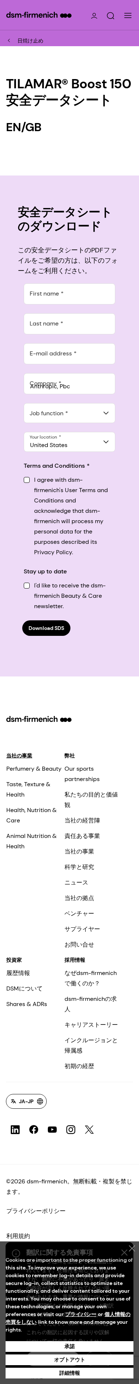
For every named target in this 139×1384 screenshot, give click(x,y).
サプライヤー (82, 929)
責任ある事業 (82, 836)
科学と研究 (79, 867)
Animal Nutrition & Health (31, 841)
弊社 (69, 755)
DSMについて (24, 988)
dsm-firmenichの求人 (90, 1004)
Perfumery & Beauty (34, 769)
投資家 (14, 960)
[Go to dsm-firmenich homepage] (39, 15)
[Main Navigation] (128, 15)
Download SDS (46, 628)
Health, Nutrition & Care (31, 815)
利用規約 (18, 1236)
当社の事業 (19, 755)
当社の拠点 (79, 898)
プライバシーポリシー (36, 1211)
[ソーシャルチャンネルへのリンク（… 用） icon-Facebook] (33, 1130)
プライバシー (80, 1314)
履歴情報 (18, 973)
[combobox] (69, 413)
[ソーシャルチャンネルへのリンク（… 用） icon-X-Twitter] (89, 1130)
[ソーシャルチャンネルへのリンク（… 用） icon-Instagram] (71, 1130)
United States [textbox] (48, 445)
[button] (110, 16)
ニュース (76, 882)
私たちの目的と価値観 (91, 800)
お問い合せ (79, 944)
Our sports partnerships (82, 774)
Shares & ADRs (26, 1004)
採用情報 (74, 960)
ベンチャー (79, 913)
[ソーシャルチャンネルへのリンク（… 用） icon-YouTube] (52, 1130)
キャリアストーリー (91, 1025)
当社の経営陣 (82, 820)
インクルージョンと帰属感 (91, 1045)
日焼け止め (30, 40)
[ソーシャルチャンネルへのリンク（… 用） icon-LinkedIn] (15, 1130)
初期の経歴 (79, 1066)
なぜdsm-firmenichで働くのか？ (90, 978)
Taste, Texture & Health (28, 789)
